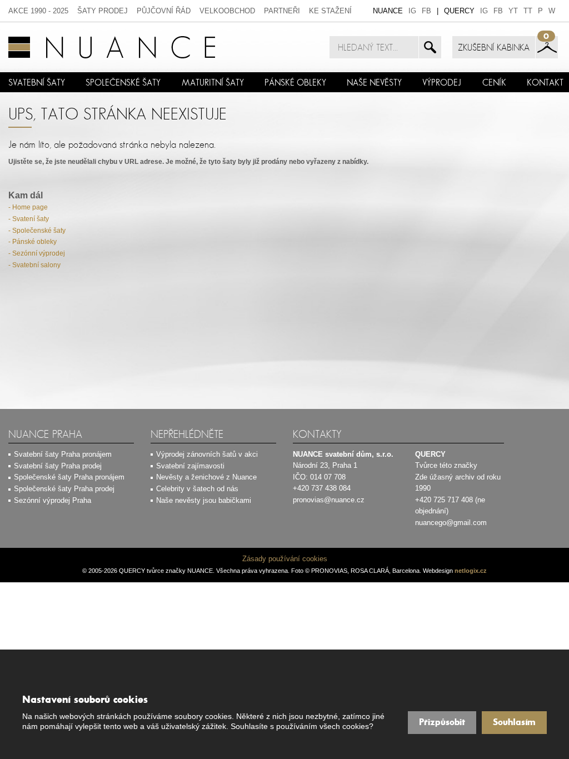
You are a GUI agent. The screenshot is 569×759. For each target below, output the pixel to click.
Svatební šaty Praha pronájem (63, 454)
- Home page (28, 207)
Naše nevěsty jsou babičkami (203, 500)
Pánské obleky (295, 82)
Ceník (494, 82)
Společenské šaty (123, 82)
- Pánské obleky (32, 242)
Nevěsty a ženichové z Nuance (206, 477)
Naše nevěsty (374, 82)
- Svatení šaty (28, 219)
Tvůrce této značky (446, 465)
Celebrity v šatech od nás (197, 489)
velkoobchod (227, 11)
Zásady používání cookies (284, 559)
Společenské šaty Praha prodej (64, 489)
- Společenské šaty (37, 230)
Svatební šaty (36, 82)
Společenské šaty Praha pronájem (69, 477)
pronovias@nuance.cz (329, 500)
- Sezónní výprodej (36, 253)
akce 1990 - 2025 (38, 11)
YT (513, 11)
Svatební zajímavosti (190, 466)
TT (527, 11)
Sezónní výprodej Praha (52, 500)
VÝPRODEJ (441, 82)
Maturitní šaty (213, 82)
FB (426, 11)
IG (412, 11)
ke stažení (330, 11)
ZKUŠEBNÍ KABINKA (494, 47)
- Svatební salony (34, 265)
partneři (282, 11)
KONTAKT (545, 82)
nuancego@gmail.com (451, 522)
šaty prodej (102, 11)
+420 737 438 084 (322, 488)
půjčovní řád (164, 11)
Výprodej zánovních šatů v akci (207, 454)
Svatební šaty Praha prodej (58, 466)
